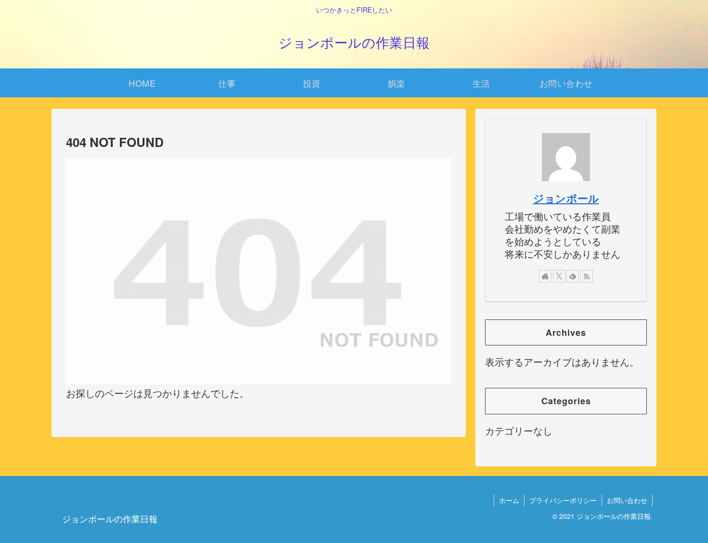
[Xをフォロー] (559, 276)
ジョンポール (566, 198)
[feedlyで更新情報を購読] (572, 276)
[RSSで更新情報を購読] (586, 276)
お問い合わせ (627, 500)
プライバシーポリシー (563, 500)
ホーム (509, 500)
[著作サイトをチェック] (545, 276)
